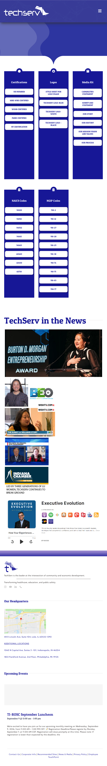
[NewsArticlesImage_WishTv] (30, 409)
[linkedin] (15, 587)
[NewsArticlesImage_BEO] (30, 379)
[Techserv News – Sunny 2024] (53, 331)
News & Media (65, 754)
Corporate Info (29, 754)
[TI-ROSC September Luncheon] (53, 694)
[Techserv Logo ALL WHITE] (26, 7)
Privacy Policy (80, 754)
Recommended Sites (47, 754)
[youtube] (10, 587)
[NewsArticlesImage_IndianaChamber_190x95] (26, 468)
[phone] (21, 587)
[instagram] (5, 587)
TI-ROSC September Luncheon (30, 714)
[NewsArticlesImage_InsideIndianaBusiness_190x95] (27, 439)
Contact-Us (14, 754)
